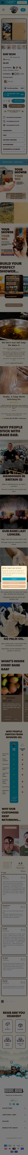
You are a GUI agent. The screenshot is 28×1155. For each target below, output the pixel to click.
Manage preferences (14, 586)
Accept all (14, 579)
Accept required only (14, 582)
